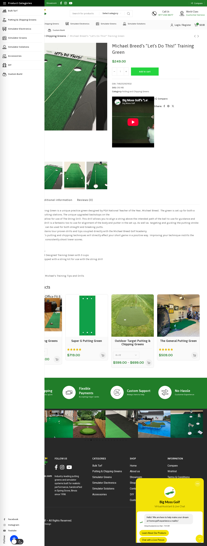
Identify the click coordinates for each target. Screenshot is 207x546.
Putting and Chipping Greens (48, 35)
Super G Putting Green (86, 340)
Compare (163, 98)
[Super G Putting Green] (86, 315)
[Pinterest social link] (168, 106)
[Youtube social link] (70, 3)
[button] (102, 355)
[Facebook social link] (61, 3)
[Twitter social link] (173, 106)
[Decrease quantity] (114, 72)
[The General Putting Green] (178, 315)
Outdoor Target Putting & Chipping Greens (132, 342)
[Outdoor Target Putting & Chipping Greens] (132, 315)
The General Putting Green (178, 340)
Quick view (56, 308)
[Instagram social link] (65, 3)
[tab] (56, 200)
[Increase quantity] (126, 72)
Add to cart (145, 71)
